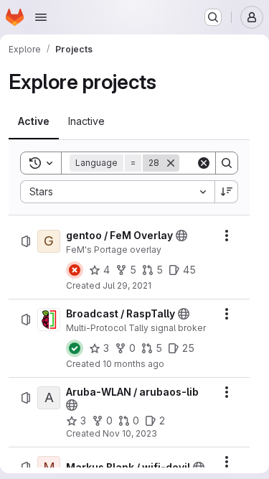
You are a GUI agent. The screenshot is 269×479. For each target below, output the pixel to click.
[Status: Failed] (74, 270)
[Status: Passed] (74, 348)
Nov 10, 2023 (130, 433)
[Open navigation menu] (40, 17)
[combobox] (117, 191)
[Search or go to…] (213, 17)
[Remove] (170, 163)
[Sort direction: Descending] (226, 191)
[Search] (226, 163)
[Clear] (203, 163)
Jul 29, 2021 (127, 285)
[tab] (34, 121)
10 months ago (133, 363)
